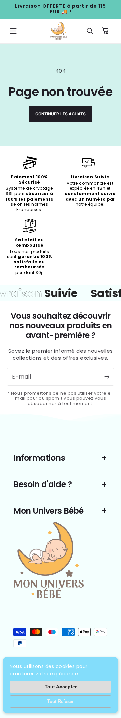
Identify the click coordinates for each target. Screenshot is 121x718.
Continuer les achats (60, 113)
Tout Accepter (61, 686)
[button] (13, 31)
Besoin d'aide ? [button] (42, 484)
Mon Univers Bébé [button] (48, 510)
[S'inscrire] (106, 377)
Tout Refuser (60, 701)
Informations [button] (39, 457)
